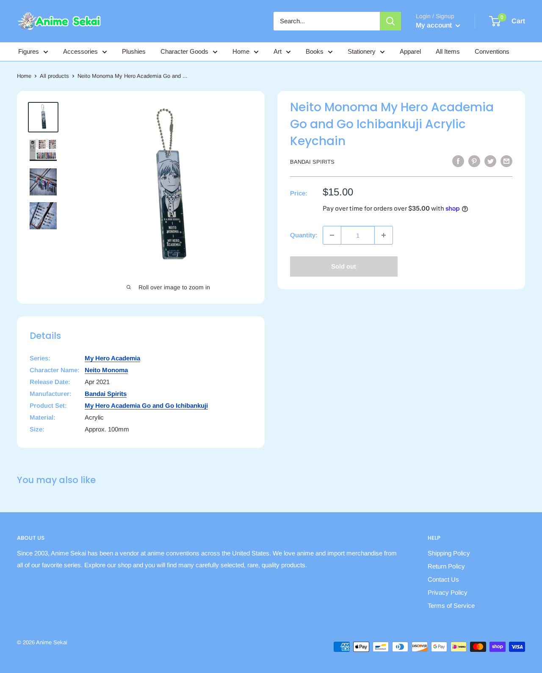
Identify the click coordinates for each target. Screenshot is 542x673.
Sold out (343, 266)
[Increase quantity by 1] (384, 235)
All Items (448, 51)
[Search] (390, 21)
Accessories (80, 51)
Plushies (134, 51)
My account (435, 25)
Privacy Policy (447, 592)
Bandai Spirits (312, 162)
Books (315, 51)
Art (278, 51)
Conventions (492, 51)
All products (54, 76)
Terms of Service (451, 605)
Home (240, 51)
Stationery (362, 51)
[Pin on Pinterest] (474, 161)
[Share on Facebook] (458, 161)
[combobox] (327, 21)
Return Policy (446, 566)
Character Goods (184, 51)
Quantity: (304, 235)
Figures (28, 51)
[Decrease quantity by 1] (332, 235)
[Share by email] (506, 161)
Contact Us (443, 579)
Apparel (410, 51)
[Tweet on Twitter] (490, 161)
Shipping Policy (449, 553)
